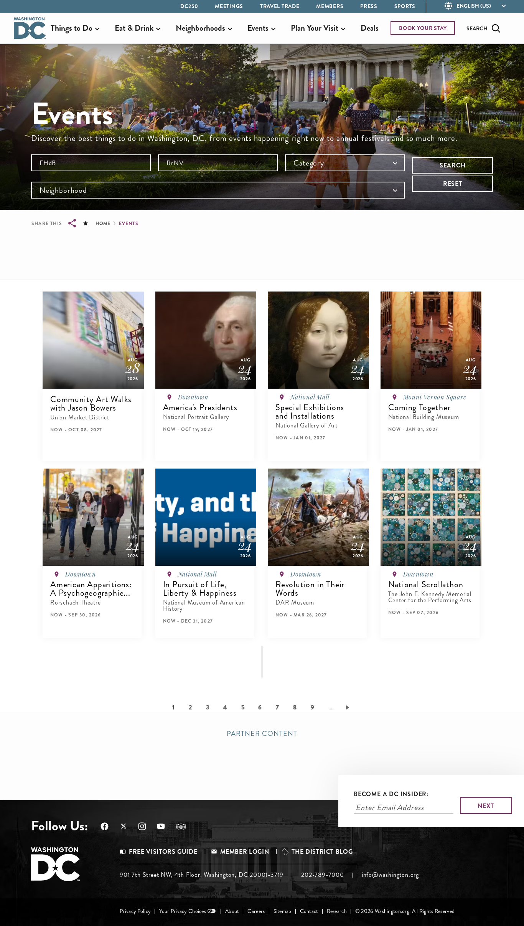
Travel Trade (279, 6)
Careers (256, 911)
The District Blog (322, 851)
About (232, 911)
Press (368, 6)
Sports (404, 6)
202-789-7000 (322, 874)
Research (337, 911)
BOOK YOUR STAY (423, 28)
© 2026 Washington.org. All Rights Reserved (405, 911)
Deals (370, 28)
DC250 (189, 6)
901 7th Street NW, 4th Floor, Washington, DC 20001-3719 (201, 874)
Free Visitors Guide (163, 851)
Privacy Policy (135, 911)
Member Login (244, 851)
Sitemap (283, 911)
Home (103, 223)
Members (329, 6)
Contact (309, 911)
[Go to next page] (349, 707)
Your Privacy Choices (182, 911)
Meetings (229, 6)
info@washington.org (390, 874)
